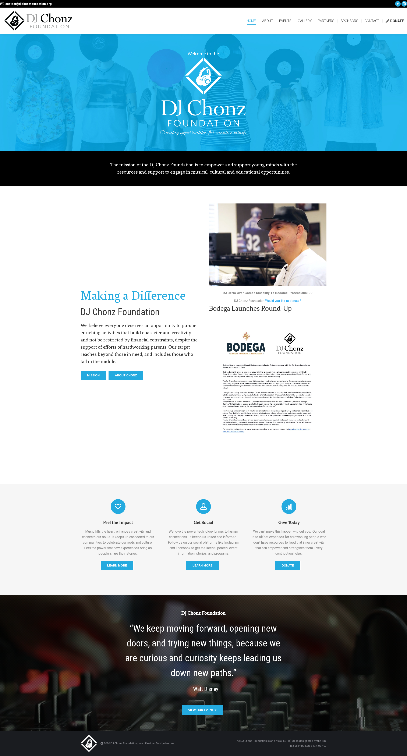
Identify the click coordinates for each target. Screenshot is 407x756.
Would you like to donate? (283, 301)
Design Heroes (165, 743)
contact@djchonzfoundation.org (28, 4)
